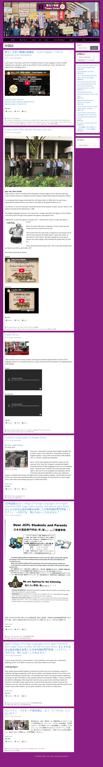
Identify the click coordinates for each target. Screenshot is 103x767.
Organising (12, 122)
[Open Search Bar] (91, 39)
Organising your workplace (24, 122)
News (21, 327)
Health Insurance (21, 430)
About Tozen (23, 40)
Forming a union (26, 120)
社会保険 (35, 327)
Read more (8, 484)
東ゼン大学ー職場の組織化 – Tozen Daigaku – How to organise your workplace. (34, 53)
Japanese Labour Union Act (14, 100)
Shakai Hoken (21, 329)
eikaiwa (9, 329)
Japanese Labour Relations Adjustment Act (19, 102)
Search (79, 45)
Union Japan (15, 124)
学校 (32, 432)
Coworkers (10, 120)
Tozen (47, 122)
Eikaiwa (13, 430)
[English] (78, 54)
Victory (31, 327)
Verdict (26, 327)
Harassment (23, 703)
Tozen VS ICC (12, 334)
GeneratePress (64, 756)
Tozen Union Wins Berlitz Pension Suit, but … (29, 129)
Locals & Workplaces (58, 40)
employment (17, 120)
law (25, 432)
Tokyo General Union (39, 122)
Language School (37, 430)
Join (40, 40)
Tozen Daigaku (15, 118)
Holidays (29, 430)
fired (13, 432)
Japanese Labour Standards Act (16, 104)
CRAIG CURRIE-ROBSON (15, 445)
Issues (46, 40)
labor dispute (62, 120)
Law (18, 327)
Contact (34, 40)
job (53, 120)
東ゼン (26, 124)
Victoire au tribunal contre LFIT (87, 123)
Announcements (11, 327)
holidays (17, 432)
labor (56, 120)
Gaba (13, 496)
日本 (18, 638)
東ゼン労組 (40, 124)
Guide (33, 120)
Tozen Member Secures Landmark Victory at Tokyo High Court (87, 94)
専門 (15, 638)
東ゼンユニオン (32, 124)
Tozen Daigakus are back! (85, 71)
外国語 (21, 124)
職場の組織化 (54, 124)
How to (38, 120)
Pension (14, 329)
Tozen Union (63, 122)
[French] (82, 54)
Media (83, 40)
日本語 (13, 40)
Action (8, 430)
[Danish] (84, 54)
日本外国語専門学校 (28, 636)
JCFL (21, 636)
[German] (80, 54)
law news (12, 750)
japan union (48, 120)
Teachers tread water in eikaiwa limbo (25, 437)
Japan (42, 120)
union (9, 124)
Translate (91, 60)
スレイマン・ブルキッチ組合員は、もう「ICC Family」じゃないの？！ (37, 712)
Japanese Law (73, 40)
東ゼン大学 (47, 124)
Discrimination (15, 636)
